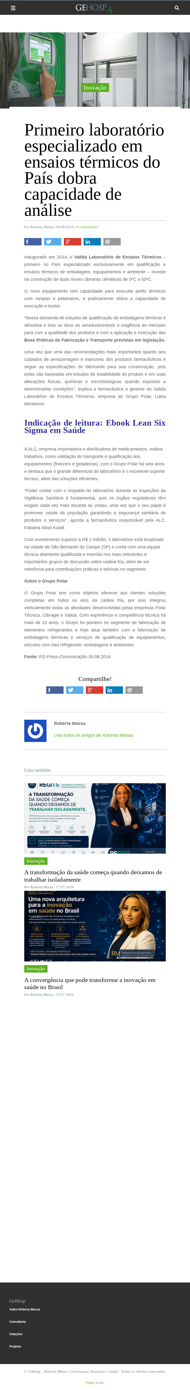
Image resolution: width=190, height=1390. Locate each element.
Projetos (15, 1346)
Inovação (95, 87)
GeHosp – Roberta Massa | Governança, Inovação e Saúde (95, 9)
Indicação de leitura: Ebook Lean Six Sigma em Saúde (95, 426)
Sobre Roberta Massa (24, 1309)
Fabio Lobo (95, 1383)
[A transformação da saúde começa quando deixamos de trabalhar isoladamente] (95, 818)
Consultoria (17, 1322)
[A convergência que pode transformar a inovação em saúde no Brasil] (95, 926)
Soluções (16, 1334)
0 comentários (87, 227)
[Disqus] (95, 1075)
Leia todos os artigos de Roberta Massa (93, 735)
